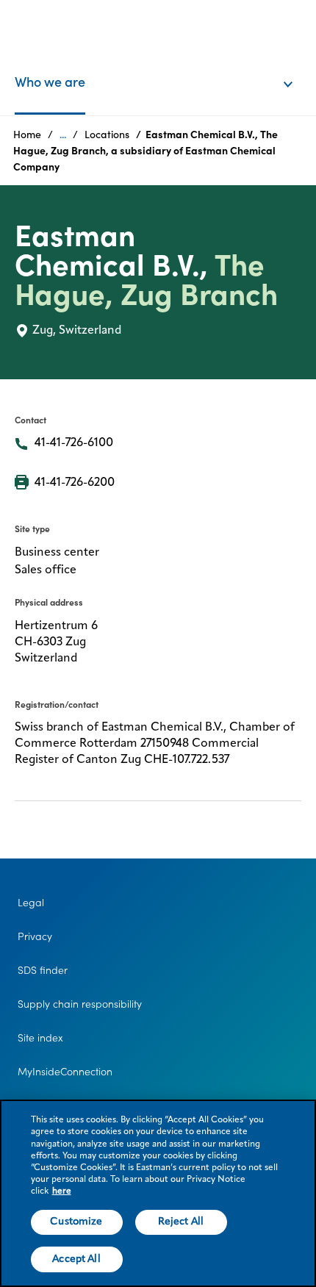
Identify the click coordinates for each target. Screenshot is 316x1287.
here (61, 1191)
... (63, 134)
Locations (107, 134)
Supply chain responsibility (80, 1004)
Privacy (35, 936)
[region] (158, 1193)
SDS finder (43, 970)
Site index (40, 1037)
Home (27, 134)
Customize (76, 1221)
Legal (31, 902)
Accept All (76, 1259)
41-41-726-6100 (74, 443)
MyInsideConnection (65, 1071)
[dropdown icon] (297, 69)
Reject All (181, 1221)
